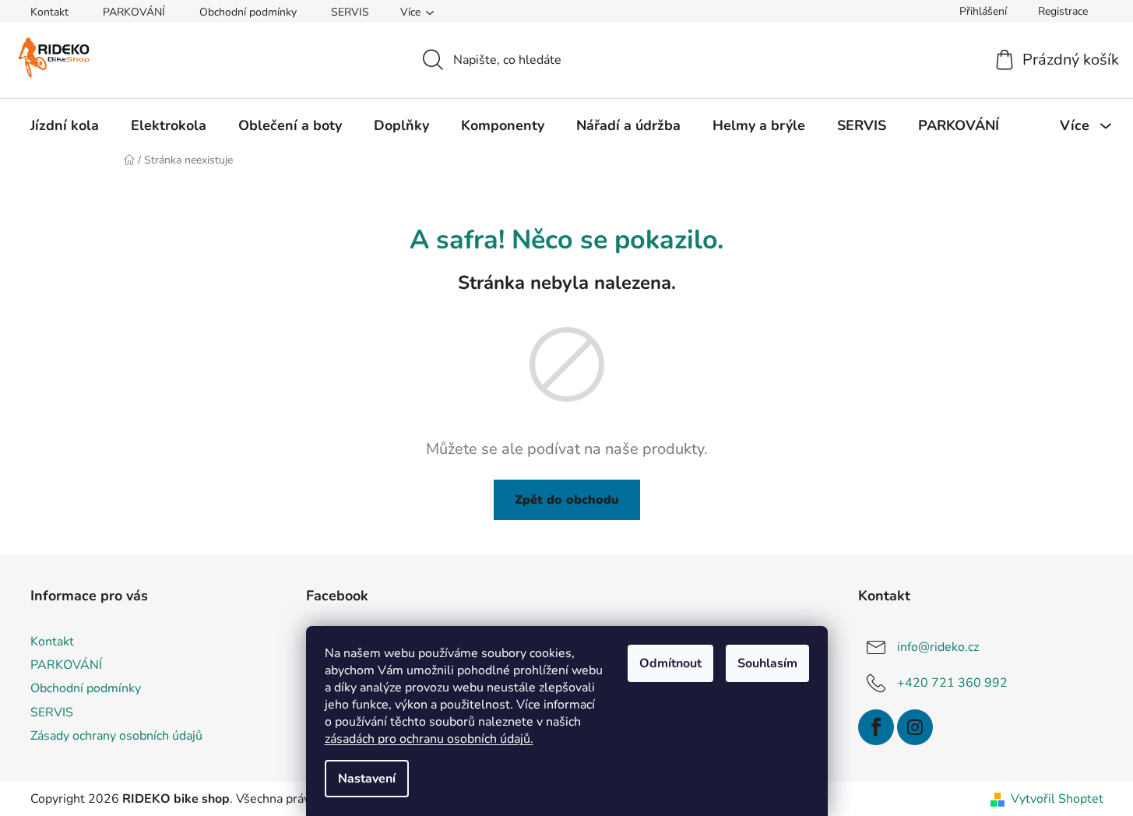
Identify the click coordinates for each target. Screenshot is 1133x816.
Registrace (1063, 11)
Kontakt (49, 12)
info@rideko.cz (938, 647)
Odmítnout (670, 663)
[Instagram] (915, 727)
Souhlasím (767, 663)
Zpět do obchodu (567, 499)
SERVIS (350, 12)
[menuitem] (64, 125)
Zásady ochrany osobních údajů (116, 735)
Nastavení (367, 778)
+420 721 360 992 (952, 682)
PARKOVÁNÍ (134, 12)
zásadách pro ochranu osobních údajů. (429, 738)
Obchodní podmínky (248, 12)
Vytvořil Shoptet (1057, 798)
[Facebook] (876, 727)
